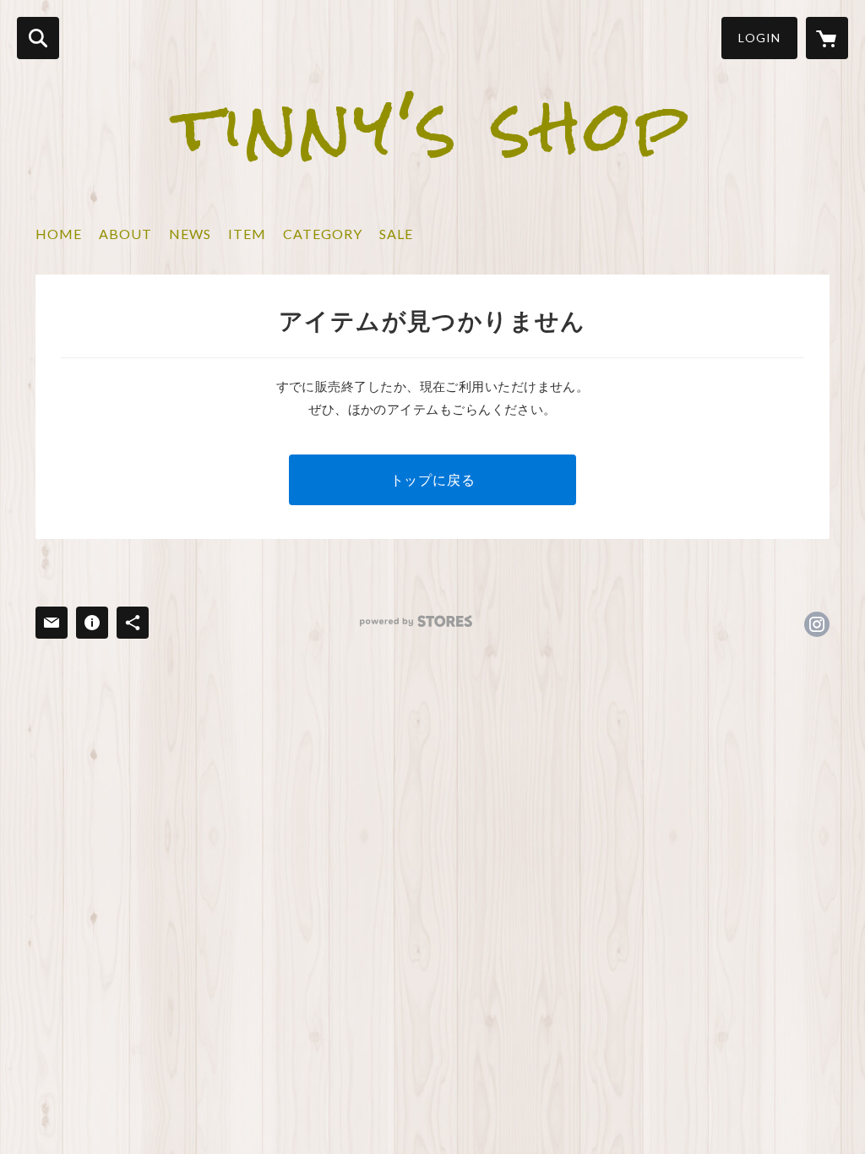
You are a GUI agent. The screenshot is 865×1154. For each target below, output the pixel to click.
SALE (396, 234)
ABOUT (125, 234)
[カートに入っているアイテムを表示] (827, 38)
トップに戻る (433, 479)
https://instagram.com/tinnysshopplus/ (817, 624)
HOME (58, 234)
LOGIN (759, 37)
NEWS (190, 234)
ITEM (247, 234)
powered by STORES (416, 621)
